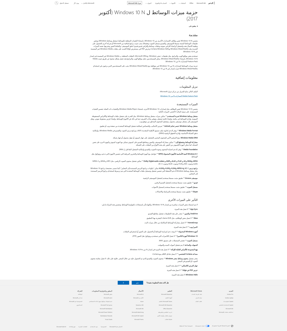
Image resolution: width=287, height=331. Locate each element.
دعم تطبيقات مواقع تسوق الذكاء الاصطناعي (100, 301)
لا (123, 283)
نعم (137, 283)
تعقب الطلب (198, 301)
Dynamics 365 (140, 305)
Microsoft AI (140, 294)
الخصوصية (104, 327)
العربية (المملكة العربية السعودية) (221, 326)
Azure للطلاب (168, 319)
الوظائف (80, 294)
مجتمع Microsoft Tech (106, 305)
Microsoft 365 (201, 3)
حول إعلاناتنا (72, 327)
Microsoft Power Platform (105, 312)
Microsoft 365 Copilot (138, 316)
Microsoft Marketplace (106, 308)
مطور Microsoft (108, 294)
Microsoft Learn (108, 298)
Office (191, 3)
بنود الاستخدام (94, 327)
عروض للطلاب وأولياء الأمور (164, 316)
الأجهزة (173, 3)
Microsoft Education (166, 294)
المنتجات (183, 3)
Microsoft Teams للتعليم (165, 301)
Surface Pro (230, 294)
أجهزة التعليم (168, 298)
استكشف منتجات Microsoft (226, 312)
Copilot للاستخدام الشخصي (226, 305)
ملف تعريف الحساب (196, 294)
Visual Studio (108, 319)
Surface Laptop (229, 298)
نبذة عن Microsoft (77, 298)
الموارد (149, 3)
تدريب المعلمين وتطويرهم (165, 312)
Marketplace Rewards (106, 316)
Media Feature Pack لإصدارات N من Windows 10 (179, 96)
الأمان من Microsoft (138, 298)
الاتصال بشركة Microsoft (116, 327)
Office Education (167, 308)
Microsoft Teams (139, 319)
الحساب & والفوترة (161, 3)
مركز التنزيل (199, 298)
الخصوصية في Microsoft (75, 301)
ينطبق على (192, 26)
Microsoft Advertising (138, 312)
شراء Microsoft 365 (134, 3)
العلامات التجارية (82, 327)
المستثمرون (79, 305)
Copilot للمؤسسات (228, 301)
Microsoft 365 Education (165, 305)
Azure (142, 301)
